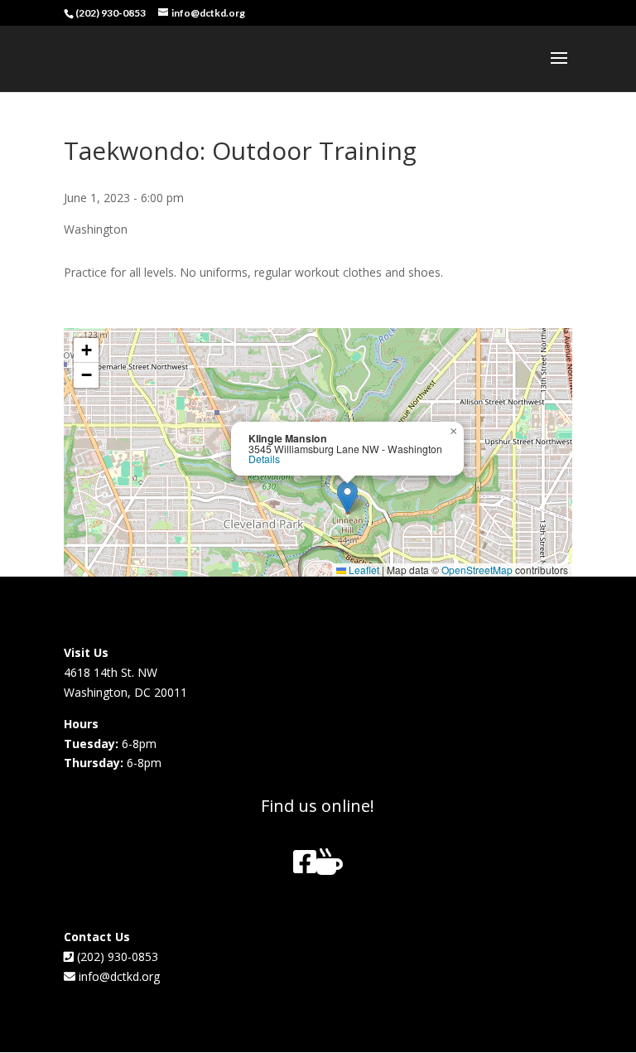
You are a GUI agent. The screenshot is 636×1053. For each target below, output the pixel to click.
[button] (347, 497)
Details (264, 459)
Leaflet (362, 570)
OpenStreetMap (477, 570)
